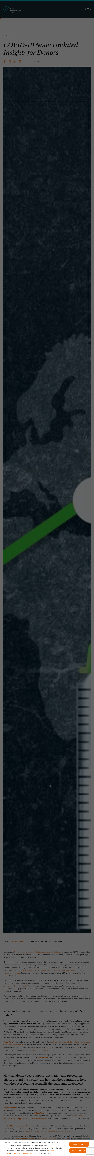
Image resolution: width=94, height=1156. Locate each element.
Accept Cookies (79, 1144)
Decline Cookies (79, 1151)
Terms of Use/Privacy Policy (24, 1153)
